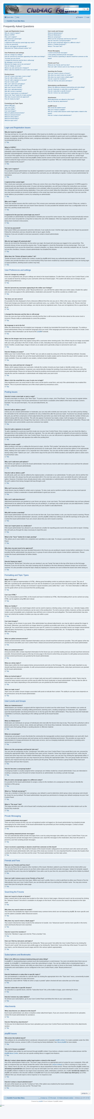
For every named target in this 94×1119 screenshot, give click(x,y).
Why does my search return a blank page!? (61, 77)
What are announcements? (13, 115)
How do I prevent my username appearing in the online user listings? (25, 56)
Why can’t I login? (10, 40)
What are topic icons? (11, 120)
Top (7, 142)
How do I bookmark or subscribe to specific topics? (63, 89)
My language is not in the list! (13, 62)
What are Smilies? (10, 109)
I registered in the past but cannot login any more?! (20, 42)
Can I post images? (10, 111)
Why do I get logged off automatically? (16, 46)
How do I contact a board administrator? (60, 115)
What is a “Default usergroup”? (57, 44)
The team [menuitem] (53, 1098)
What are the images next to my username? (18, 64)
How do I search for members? (57, 79)
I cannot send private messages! (57, 52)
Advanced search (87, 9)
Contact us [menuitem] (44, 1098)
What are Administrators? (55, 33)
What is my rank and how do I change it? (17, 68)
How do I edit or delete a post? (14, 78)
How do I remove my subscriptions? (58, 93)
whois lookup (57, 1064)
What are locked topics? (12, 118)
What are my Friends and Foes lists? (59, 65)
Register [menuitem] (80, 17)
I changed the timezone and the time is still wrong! (19, 60)
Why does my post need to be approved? (17, 97)
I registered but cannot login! (13, 38)
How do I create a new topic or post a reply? (18, 76)
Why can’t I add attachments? (13, 89)
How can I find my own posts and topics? (60, 80)
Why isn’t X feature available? (56, 109)
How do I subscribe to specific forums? (59, 91)
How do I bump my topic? (12, 99)
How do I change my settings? (14, 54)
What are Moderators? (54, 35)
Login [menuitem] (87, 17)
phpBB (39, 331)
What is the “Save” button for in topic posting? (18, 95)
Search (84, 9)
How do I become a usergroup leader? (59, 40)
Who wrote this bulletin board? (57, 107)
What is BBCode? (10, 105)
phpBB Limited (60, 1040)
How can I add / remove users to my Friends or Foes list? (65, 67)
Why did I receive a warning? (13, 91)
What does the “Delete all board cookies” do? (18, 48)
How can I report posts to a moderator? (16, 93)
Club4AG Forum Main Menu (16, 1098)
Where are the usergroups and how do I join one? (62, 38)
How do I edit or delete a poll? (13, 85)
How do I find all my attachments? (58, 101)
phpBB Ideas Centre (11, 1053)
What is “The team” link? (55, 46)
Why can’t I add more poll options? (15, 84)
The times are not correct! (12, 58)
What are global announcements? (14, 113)
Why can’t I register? (11, 37)
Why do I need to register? (12, 33)
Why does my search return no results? (59, 75)
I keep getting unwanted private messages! (60, 54)
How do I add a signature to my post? (16, 80)
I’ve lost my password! (11, 44)
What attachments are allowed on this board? (61, 99)
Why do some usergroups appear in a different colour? (64, 42)
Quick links (10, 17)
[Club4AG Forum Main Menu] (42, 9)
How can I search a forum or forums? (59, 73)
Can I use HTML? (10, 107)
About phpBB (61, 1042)
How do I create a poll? (11, 82)
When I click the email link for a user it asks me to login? (21, 69)
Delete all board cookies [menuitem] (66, 1098)
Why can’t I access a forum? (13, 87)
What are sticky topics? (12, 116)
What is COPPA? (10, 35)
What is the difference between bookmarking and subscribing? (66, 87)
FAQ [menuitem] (18, 17)
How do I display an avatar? (13, 66)
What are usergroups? (54, 37)
